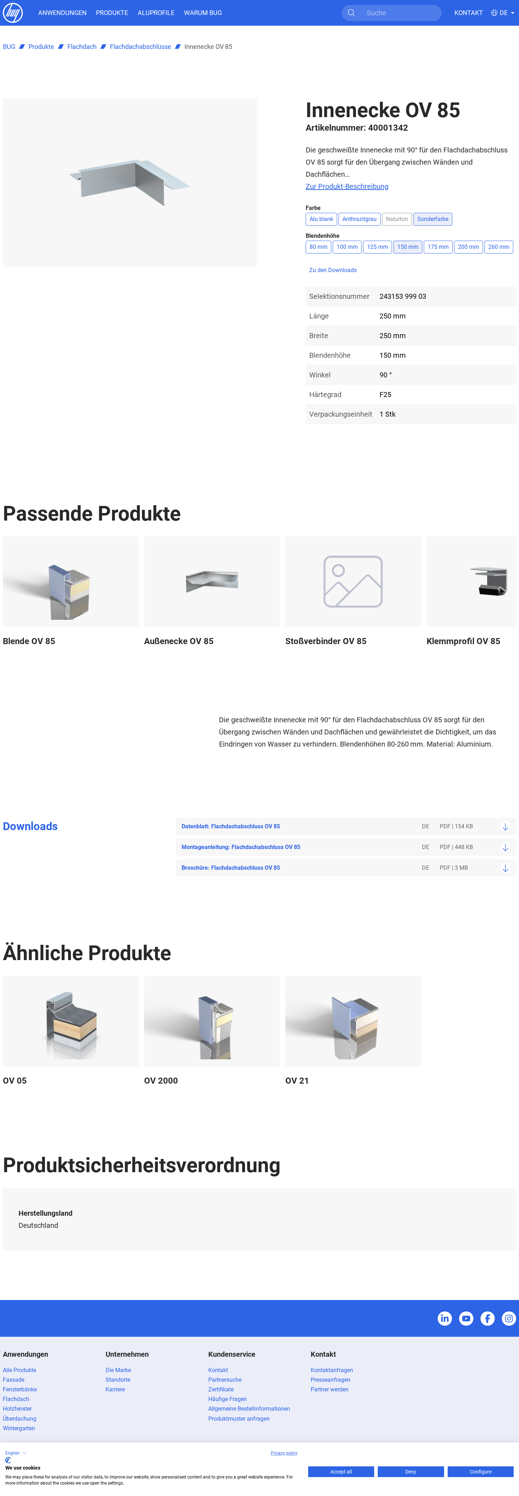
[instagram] (509, 1318)
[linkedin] (445, 1318)
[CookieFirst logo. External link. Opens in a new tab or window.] (8, 1460)
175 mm (438, 247)
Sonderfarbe (432, 219)
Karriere (115, 1389)
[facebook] (487, 1318)
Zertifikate (221, 1389)
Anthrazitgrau (359, 219)
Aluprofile (156, 12)
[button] (16, 1453)
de (504, 12)
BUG (9, 46)
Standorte (118, 1379)
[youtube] (466, 1318)
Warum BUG (203, 12)
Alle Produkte (19, 1370)
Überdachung (19, 1418)
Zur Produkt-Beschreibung (347, 186)
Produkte (112, 12)
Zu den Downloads (333, 270)
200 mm (468, 247)
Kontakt (468, 12)
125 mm (377, 247)
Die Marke (118, 1370)
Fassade (13, 1379)
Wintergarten (19, 1428)
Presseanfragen (330, 1379)
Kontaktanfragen (332, 1370)
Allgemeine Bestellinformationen (249, 1408)
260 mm (498, 247)
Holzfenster (17, 1408)
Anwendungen (62, 12)
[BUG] (13, 12)
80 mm (318, 247)
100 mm (347, 247)
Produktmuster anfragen (239, 1418)
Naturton (397, 219)
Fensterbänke (20, 1389)
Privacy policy (284, 1453)
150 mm (407, 247)
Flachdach (82, 46)
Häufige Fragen (227, 1399)
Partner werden (329, 1389)
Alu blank (321, 219)
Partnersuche (224, 1379)
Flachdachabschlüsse (140, 46)
